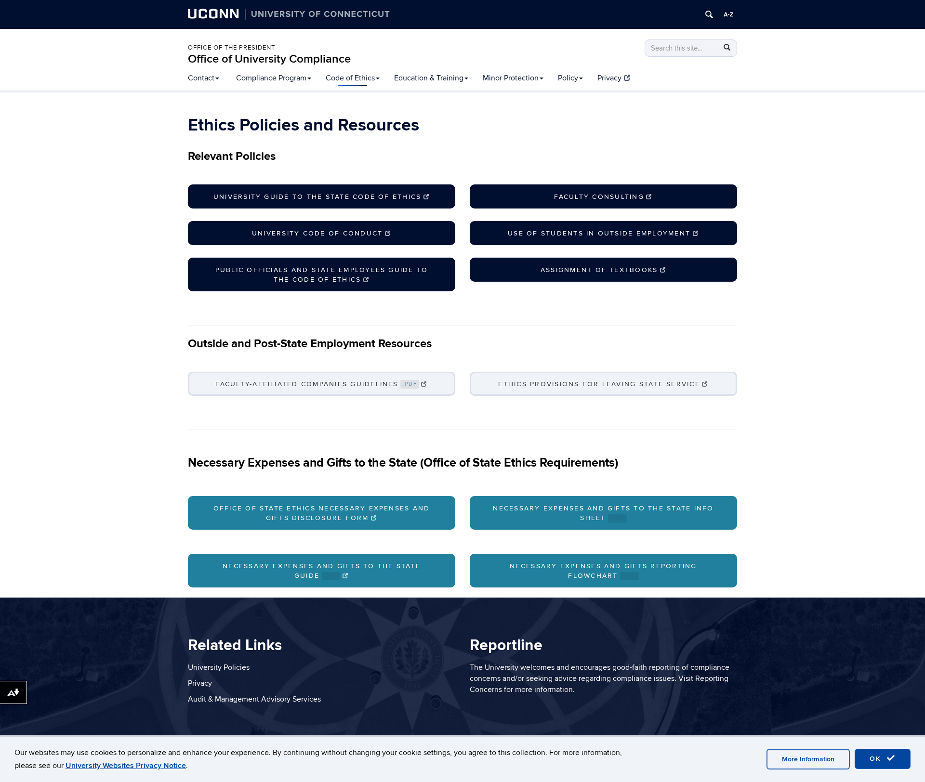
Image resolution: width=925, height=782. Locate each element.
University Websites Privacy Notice (126, 765)
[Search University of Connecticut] (709, 14)
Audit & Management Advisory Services (254, 699)
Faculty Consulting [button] (599, 197)
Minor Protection (511, 78)
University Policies (219, 667)
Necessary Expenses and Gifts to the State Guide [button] (322, 571)
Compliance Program (271, 78)
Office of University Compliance (269, 59)
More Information (808, 759)
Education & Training (428, 78)
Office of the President (231, 48)
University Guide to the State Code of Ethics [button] (317, 197)
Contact (201, 78)
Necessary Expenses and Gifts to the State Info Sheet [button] (603, 513)
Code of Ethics (350, 78)
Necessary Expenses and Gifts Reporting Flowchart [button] (603, 571)
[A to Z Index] (728, 14)
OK (877, 759)
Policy (568, 78)
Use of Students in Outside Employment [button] (599, 233)
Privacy (609, 78)
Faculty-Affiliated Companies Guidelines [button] (316, 384)
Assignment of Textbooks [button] (599, 270)
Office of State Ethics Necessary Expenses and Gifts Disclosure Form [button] (321, 513)
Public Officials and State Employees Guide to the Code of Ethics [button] (321, 275)
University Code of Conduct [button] (317, 233)
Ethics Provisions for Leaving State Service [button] (599, 384)
